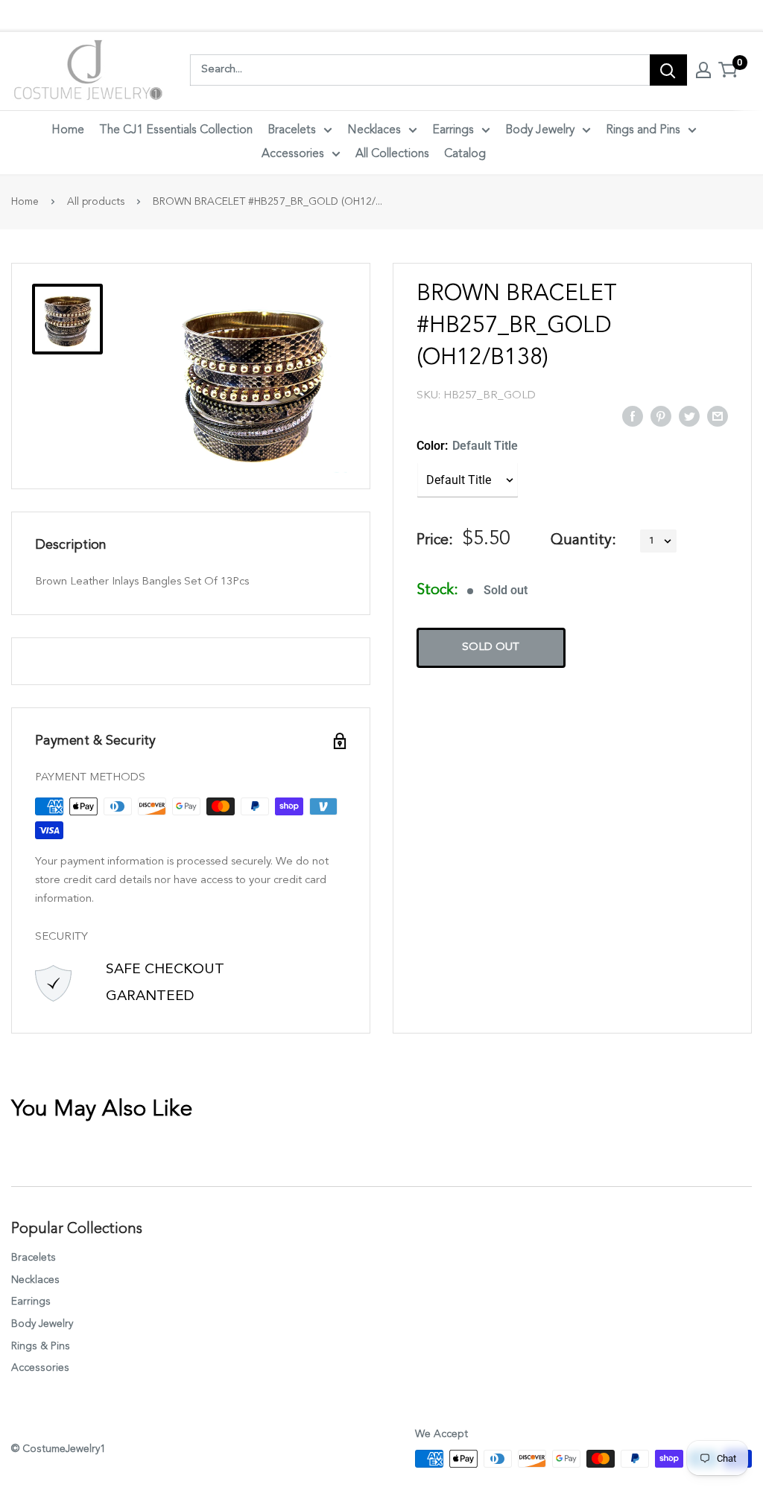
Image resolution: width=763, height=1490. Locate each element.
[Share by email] (717, 415)
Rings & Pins (40, 1346)
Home (67, 130)
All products (95, 202)
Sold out (490, 647)
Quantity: (583, 540)
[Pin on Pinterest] (660, 415)
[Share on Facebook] (632, 415)
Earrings (453, 130)
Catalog (465, 154)
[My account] (703, 70)
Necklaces (374, 130)
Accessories (293, 154)
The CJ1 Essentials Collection (176, 130)
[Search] (668, 70)
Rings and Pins (643, 130)
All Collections (392, 154)
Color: (467, 446)
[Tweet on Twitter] (689, 415)
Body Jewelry (539, 130)
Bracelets (291, 130)
